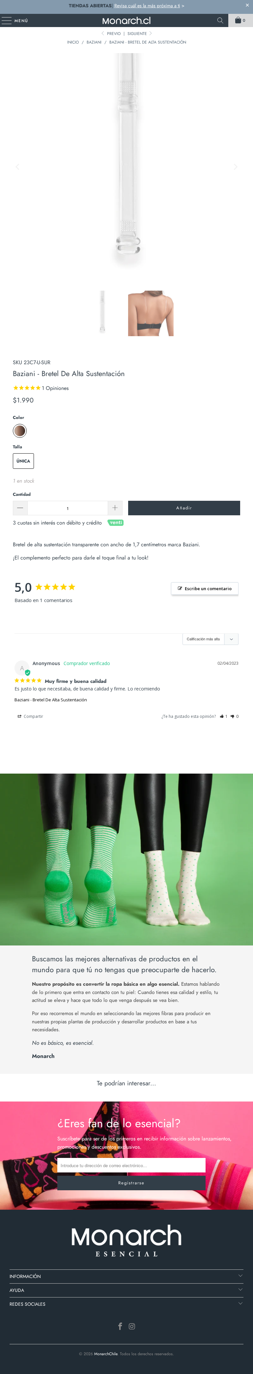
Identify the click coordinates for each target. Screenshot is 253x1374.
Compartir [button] (33, 716)
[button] (224, 716)
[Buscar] (220, 20)
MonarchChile (105, 1354)
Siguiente (137, 34)
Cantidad (22, 494)
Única (23, 461)
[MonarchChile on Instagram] (132, 1327)
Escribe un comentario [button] (208, 588)
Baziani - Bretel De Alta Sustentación (50, 700)
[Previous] (18, 167)
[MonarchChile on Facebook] (120, 1327)
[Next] (235, 167)
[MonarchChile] (126, 20)
